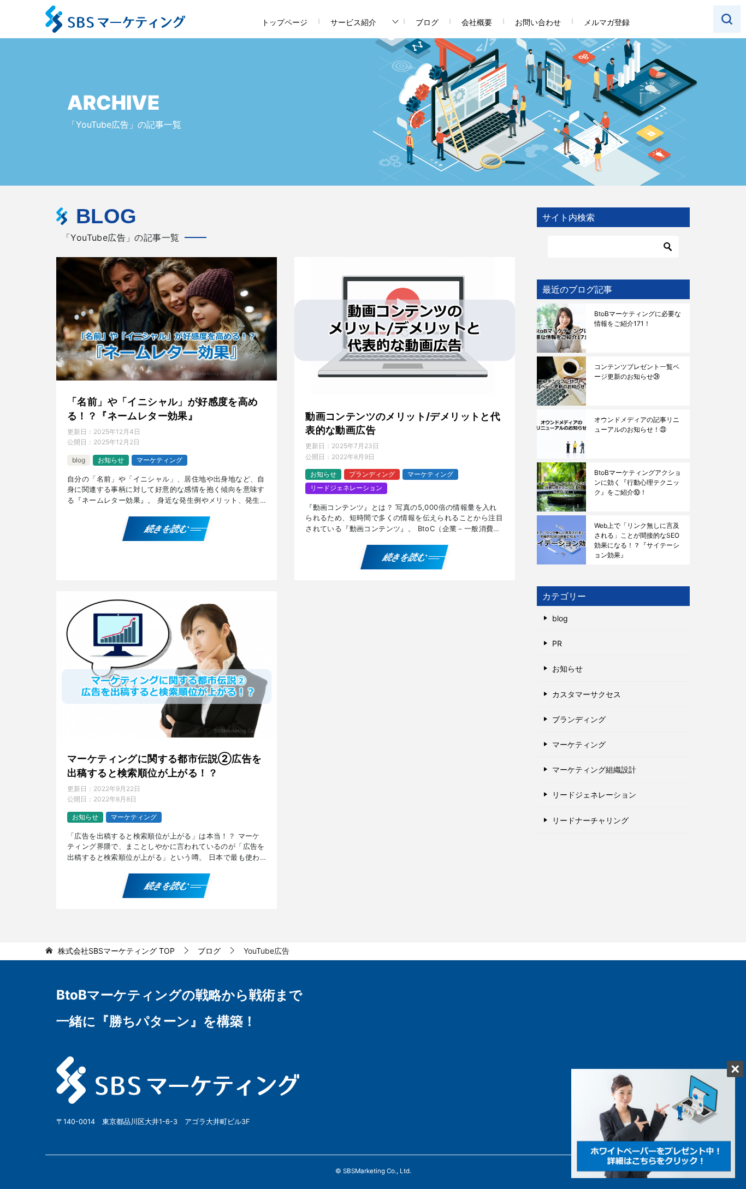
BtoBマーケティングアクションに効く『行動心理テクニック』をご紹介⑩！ (637, 482)
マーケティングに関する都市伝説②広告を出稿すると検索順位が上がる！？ (164, 765)
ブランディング (372, 474)
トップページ (284, 22)
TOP (116, 951)
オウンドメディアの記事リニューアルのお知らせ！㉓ (636, 424)
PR (557, 643)
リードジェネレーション (346, 488)
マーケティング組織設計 (594, 769)
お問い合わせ (538, 22)
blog (78, 460)
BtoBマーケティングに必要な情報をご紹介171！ (637, 319)
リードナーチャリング (590, 820)
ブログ (427, 22)
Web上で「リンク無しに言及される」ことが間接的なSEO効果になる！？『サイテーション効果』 (636, 540)
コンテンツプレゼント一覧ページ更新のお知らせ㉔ (636, 371)
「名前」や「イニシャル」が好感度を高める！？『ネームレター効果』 (162, 408)
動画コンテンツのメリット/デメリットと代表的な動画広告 (402, 423)
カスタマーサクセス (586, 694)
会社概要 (476, 22)
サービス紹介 (353, 22)
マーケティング (159, 460)
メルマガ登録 (607, 22)
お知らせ (111, 460)
